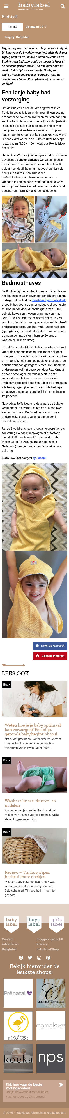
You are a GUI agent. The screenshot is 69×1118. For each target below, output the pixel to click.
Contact (7, 939)
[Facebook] (21, 958)
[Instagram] (39, 958)
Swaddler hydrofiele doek (49, 300)
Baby (6, 684)
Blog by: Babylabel (17, 37)
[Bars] (6, 6)
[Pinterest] (48, 958)
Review (12, 27)
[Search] (62, 6)
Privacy (42, 944)
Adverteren (10, 944)
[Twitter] (30, 958)
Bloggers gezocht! (49, 939)
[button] (50, 646)
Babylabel (9, 949)
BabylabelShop (47, 949)
